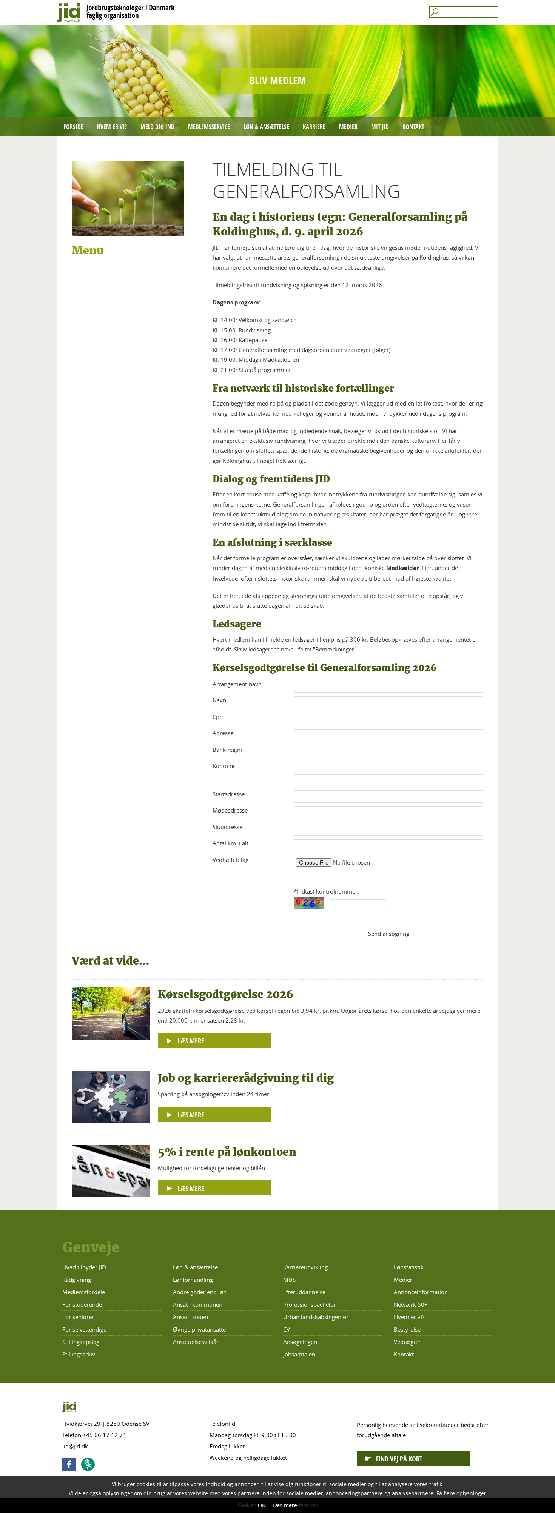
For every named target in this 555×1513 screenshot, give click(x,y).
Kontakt (413, 127)
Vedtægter (407, 1342)
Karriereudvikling (305, 1267)
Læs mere (285, 1505)
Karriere (314, 127)
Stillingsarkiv (78, 1354)
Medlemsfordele (83, 1292)
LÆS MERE (191, 1041)
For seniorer (78, 1317)
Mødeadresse (230, 810)
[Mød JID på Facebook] (71, 1465)
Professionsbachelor (309, 1304)
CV (286, 1329)
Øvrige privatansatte (199, 1329)
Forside (73, 127)
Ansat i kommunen (197, 1304)
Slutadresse (227, 827)
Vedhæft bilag (230, 859)
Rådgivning (76, 1279)
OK (261, 1505)
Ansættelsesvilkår (196, 1342)
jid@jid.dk (75, 1446)
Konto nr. (225, 766)
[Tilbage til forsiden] (277, 12)
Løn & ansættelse (266, 127)
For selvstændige (84, 1329)
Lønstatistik (409, 1267)
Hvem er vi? (112, 127)
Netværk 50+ (411, 1304)
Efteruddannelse (304, 1292)
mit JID (380, 127)
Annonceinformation (421, 1292)
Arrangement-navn (237, 684)
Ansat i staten (190, 1317)
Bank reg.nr (228, 749)
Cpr (217, 716)
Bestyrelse (407, 1329)
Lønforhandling (193, 1279)
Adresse (223, 733)
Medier (348, 127)
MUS (289, 1279)
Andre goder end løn (200, 1292)
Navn (219, 700)
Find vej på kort (399, 1459)
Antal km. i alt (230, 843)
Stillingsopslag (80, 1342)
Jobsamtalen (299, 1354)
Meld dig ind (157, 127)
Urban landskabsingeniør (315, 1317)
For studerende (82, 1304)
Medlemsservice (209, 127)
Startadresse (229, 794)
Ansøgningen (300, 1342)
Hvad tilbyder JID (84, 1267)
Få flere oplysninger (461, 1493)
